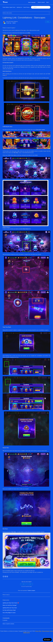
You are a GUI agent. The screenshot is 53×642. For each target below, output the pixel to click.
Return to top (5, 594)
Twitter (5, 576)
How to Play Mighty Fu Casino (9, 612)
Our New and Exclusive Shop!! (9, 610)
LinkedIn (7, 576)
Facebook (3, 576)
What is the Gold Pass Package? (10, 605)
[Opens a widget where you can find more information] (47, 639)
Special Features (26, 7)
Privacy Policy (38, 631)
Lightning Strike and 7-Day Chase (10, 607)
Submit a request (41, 2)
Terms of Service (45, 631)
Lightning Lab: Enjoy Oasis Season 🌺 (11, 602)
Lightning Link (19, 7)
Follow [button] (48, 21)
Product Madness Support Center (9, 7)
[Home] (5, 3)
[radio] (23, 584)
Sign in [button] (47, 2)
